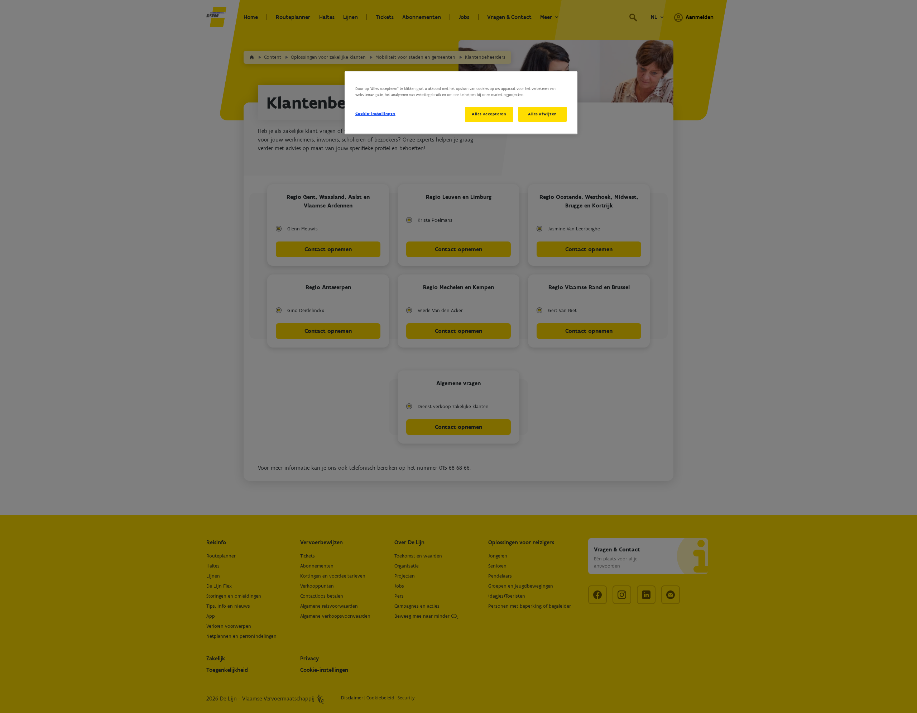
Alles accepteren (489, 113)
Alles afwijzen (542, 113)
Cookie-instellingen (375, 113)
